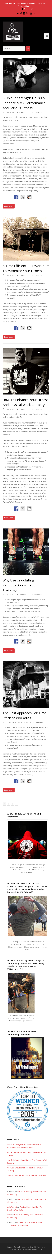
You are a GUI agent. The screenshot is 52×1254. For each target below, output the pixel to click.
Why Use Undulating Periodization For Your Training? (20, 585)
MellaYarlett (12, 1207)
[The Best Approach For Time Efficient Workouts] (26, 684)
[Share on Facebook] (16, 197)
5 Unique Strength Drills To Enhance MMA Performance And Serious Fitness (24, 103)
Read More (8, 206)
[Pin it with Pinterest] (36, 197)
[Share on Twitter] (23, 197)
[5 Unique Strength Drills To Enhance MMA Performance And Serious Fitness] (26, 75)
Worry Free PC (37, 1250)
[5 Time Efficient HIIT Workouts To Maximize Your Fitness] (26, 239)
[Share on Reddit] (29, 197)
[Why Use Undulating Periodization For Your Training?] (26, 551)
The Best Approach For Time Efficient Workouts (26, 1175)
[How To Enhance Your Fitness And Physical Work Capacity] (26, 371)
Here (9, 1214)
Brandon (22, 112)
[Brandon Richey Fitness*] (13, 31)
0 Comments (36, 112)
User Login (28, 9)
